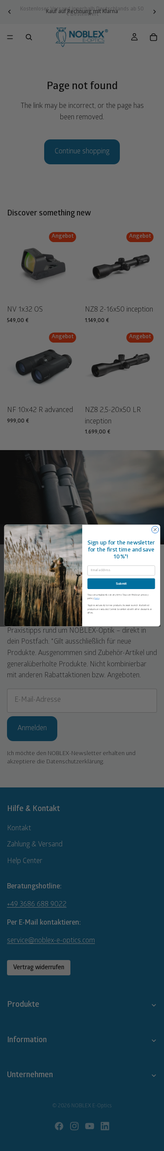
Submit (120, 584)
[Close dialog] (154, 529)
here (96, 598)
